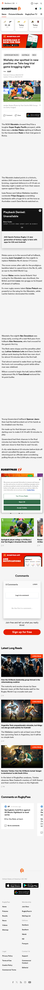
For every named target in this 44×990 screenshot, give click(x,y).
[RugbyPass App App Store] (13, 885)
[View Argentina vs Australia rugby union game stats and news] (21, 25)
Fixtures (5, 911)
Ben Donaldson (26, 336)
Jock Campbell (15, 258)
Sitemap (5, 930)
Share (19, 115)
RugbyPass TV (31, 14)
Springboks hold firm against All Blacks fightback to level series (17, 812)
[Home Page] (11, 9)
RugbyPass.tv (27, 911)
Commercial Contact (26, 961)
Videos (4, 925)
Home (4, 906)
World (24, 934)
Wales (11, 275)
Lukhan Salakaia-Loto (14, 351)
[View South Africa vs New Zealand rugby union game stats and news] (7, 25)
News (4, 14)
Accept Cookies (22, 508)
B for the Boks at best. (14, 819)
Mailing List (26, 916)
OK (22, 227)
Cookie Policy (7, 965)
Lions (17, 281)
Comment (9, 115)
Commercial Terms (9, 970)
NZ (23, 939)
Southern (25, 929)
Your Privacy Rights (22, 496)
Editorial (25, 967)
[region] (22, 495)
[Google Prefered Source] (32, 115)
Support (25, 956)
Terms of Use (7, 960)
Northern (25, 925)
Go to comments (12, 826)
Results (4, 916)
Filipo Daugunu (18, 195)
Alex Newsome (15, 341)
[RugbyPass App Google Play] (31, 885)
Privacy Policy (7, 956)
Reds (21, 133)
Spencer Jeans (33, 419)
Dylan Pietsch (32, 288)
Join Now (25, 906)
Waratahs (14, 124)
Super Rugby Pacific (18, 127)
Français (25, 943)
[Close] (39, 479)
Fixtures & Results (16, 14)
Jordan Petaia (18, 130)
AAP (9, 71)
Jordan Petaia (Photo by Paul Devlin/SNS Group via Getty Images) (20, 106)
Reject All (22, 502)
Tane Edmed (23, 374)
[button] (41, 14)
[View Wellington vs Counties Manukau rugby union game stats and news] (35, 25)
